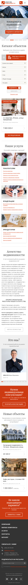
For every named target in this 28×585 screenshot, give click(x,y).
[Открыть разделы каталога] (4, 57)
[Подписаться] (24, 563)
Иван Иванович (11, 375)
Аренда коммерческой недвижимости (12, 238)
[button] (2, 381)
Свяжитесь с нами (14, 515)
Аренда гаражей (7, 240)
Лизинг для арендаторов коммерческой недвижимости (13, 233)
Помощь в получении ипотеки (10, 175)
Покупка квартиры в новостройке (11, 173)
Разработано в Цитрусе (14, 582)
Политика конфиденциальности (14, 575)
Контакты (6, 534)
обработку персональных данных (18, 566)
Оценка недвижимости (9, 207)
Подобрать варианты (14, 32)
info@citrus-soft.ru (9, 550)
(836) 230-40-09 (8, 548)
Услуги (4, 531)
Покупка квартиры (8, 171)
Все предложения (14, 135)
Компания (6, 524)
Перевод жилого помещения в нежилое (13, 209)
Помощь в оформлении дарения (11, 177)
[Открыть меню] (24, 2)
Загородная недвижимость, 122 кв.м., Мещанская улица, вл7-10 (13, 446)
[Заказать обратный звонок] (21, 2)
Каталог (5, 537)
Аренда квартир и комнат (9, 236)
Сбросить (14, 91)
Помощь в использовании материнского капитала (13, 180)
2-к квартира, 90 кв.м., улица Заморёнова (13, 119)
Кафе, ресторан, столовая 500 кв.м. (13, 480)
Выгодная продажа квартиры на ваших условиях (13, 204)
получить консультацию (14, 404)
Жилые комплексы (9, 527)
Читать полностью (14, 329)
